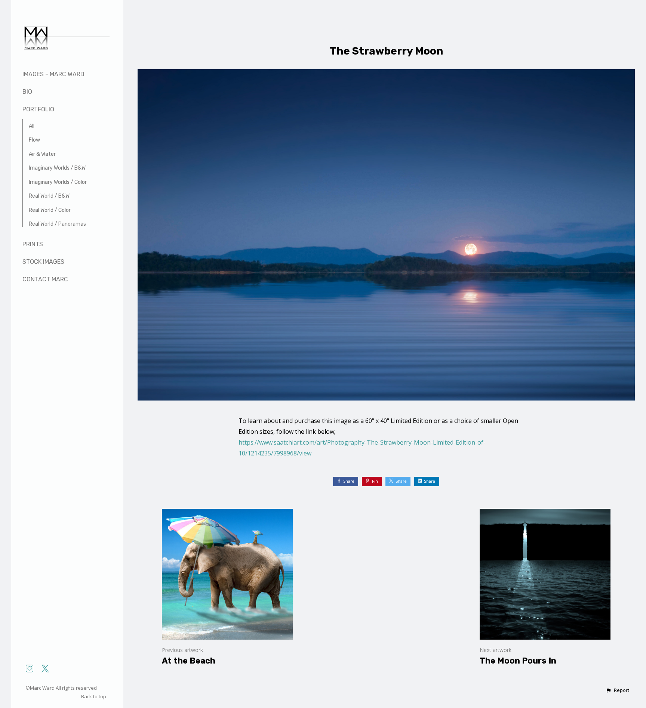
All (31, 126)
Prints (32, 244)
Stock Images (43, 261)
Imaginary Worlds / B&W (57, 168)
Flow (34, 140)
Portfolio (38, 109)
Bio (27, 91)
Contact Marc (45, 279)
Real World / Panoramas (57, 224)
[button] (617, 690)
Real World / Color (50, 210)
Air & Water (42, 154)
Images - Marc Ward (53, 74)
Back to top (94, 696)
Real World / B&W (49, 196)
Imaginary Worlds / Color (58, 182)
